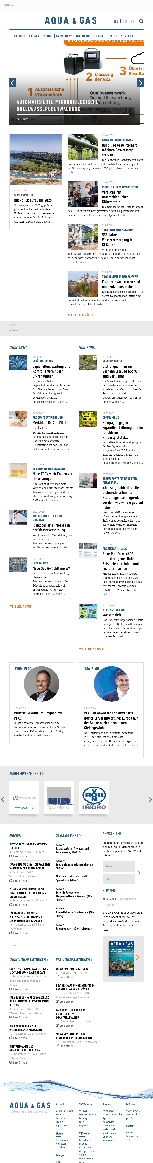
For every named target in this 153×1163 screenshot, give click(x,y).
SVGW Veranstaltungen (28, 959)
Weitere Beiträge (80, 315)
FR (125, 21)
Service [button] (98, 36)
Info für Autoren (111, 1133)
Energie (47, 36)
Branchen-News (64, 1110)
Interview (60, 1118)
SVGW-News (64, 36)
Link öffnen (19, 856)
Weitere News (20, 606)
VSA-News (83, 36)
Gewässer (61, 1147)
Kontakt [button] (127, 36)
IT (133, 21)
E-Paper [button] (112, 36)
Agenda (15, 835)
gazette (130, 1118)
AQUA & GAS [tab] (109, 899)
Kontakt (130, 1132)
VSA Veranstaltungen (73, 959)
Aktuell (19, 36)
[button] (12, 82)
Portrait (60, 1114)
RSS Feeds (108, 1140)
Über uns (107, 1136)
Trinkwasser (62, 1139)
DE (116, 21)
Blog (81, 1121)
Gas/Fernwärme (88, 1114)
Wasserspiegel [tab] (129, 899)
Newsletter (108, 1110)
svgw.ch (83, 1125)
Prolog (59, 1121)
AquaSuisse (62, 1125)
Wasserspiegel (133, 1114)
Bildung (83, 1118)
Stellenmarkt (67, 835)
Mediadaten (109, 1125)
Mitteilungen (85, 1139)
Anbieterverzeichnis (25, 773)
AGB (128, 1139)
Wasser (33, 36)
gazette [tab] (109, 905)
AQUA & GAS (133, 1110)
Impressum (132, 1136)
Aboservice (108, 1121)
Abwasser (61, 1143)
